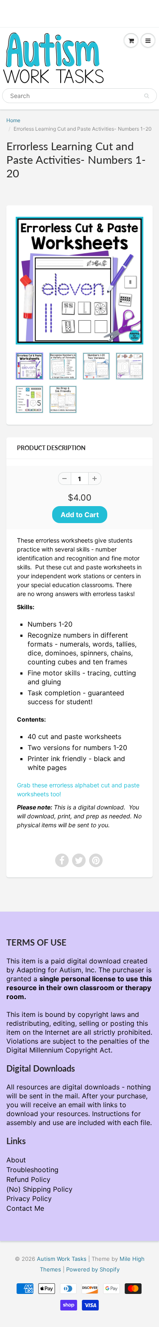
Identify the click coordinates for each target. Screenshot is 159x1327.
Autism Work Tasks (61, 1258)
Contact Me (25, 1208)
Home (13, 120)
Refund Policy (28, 1179)
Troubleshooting (32, 1169)
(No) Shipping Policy (39, 1189)
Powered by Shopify (93, 1269)
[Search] (146, 96)
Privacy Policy (29, 1198)
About (16, 1160)
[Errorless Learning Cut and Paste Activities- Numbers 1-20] (79, 280)
